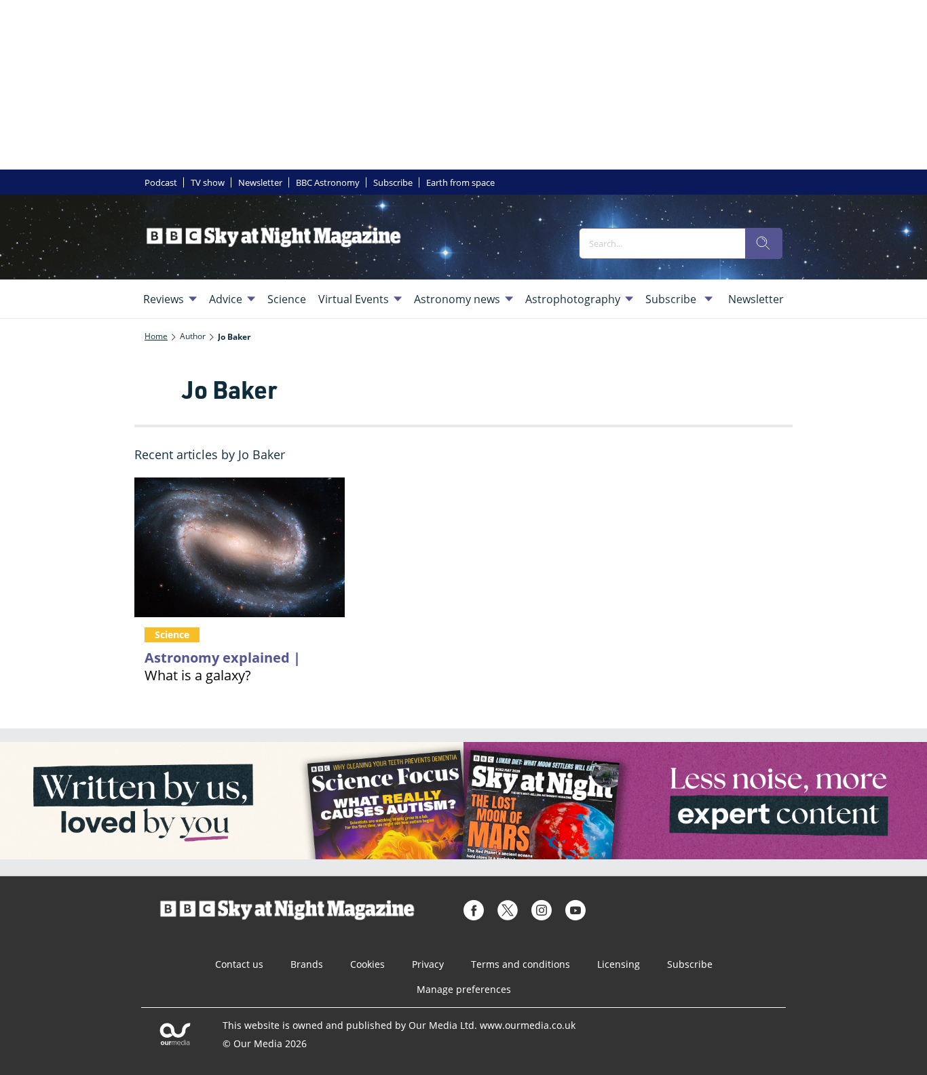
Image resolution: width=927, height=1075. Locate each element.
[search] (763, 243)
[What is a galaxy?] (239, 547)
